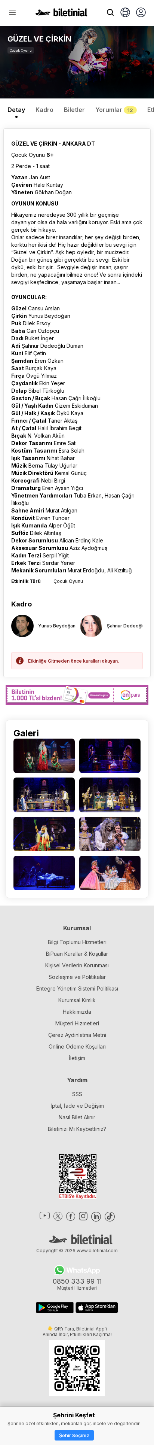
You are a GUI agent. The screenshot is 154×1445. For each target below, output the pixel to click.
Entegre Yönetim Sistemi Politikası (77, 988)
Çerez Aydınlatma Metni (77, 1035)
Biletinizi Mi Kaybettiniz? (77, 1129)
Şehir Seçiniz (74, 1435)
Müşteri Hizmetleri (77, 1023)
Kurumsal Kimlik (77, 1000)
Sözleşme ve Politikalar (77, 977)
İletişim (77, 1058)
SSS (77, 1094)
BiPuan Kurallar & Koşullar (77, 953)
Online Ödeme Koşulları (77, 1046)
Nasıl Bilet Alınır (77, 1117)
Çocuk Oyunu (21, 50)
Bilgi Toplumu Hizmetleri (77, 942)
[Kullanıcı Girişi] (140, 13)
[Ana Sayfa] (61, 14)
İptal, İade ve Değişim (77, 1105)
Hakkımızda (77, 1012)
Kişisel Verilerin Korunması (77, 965)
